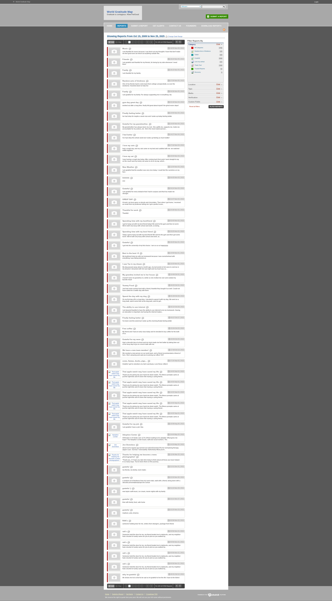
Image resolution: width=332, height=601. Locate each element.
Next (180, 41)
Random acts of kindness (134, 81)
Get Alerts (158, 26)
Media (190, 93)
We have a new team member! (135, 350)
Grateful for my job (131, 424)
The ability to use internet (134, 307)
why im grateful (129, 574)
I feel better (127, 135)
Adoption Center (130, 435)
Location (191, 85)
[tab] (205, 44)
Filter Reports (216, 107)
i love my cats (128, 145)
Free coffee (127, 329)
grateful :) (127, 488)
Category (192, 44)
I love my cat (128, 156)
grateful (126, 467)
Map (119, 42)
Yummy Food (128, 285)
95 (147, 42)
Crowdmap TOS (151, 594)
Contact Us (175, 26)
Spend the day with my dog (134, 296)
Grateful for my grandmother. (135, 124)
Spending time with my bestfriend (137, 221)
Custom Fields (194, 102)
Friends (126, 59)
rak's (124, 531)
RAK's (125, 521)
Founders (191, 26)
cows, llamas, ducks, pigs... (134, 361)
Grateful (126, 189)
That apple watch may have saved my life (140, 372)
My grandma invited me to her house (138, 275)
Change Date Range (175, 36)
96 (151, 42)
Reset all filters (194, 106)
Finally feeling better (131, 113)
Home (109, 26)
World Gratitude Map (23, 2)
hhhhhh (126, 178)
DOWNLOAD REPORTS (211, 26)
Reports (121, 26)
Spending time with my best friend (137, 232)
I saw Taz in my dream (132, 264)
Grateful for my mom (131, 339)
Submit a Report (218, 16)
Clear (218, 44)
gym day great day (130, 102)
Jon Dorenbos (129, 445)
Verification (193, 98)
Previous (176, 41)
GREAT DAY (127, 199)
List (112, 42)
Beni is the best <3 (130, 253)
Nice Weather (128, 167)
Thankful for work (130, 210)
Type (190, 89)
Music (125, 48)
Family (125, 70)
